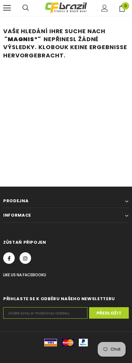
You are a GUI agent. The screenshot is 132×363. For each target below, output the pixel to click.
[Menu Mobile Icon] (7, 8)
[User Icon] (104, 8)
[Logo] (66, 7)
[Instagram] (25, 258)
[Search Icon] (25, 8)
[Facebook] (9, 258)
